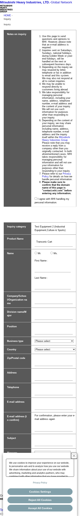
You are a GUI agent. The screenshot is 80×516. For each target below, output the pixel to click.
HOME (7, 15)
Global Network (36, 2)
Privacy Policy (40, 482)
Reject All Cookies (40, 499)
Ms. (56, 253)
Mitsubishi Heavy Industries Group (56, 138)
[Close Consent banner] (74, 456)
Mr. (39, 253)
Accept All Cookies (40, 508)
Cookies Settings (40, 491)
